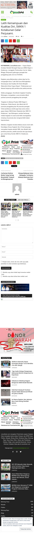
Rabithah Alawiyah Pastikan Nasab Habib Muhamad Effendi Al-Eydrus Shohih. (22, 391)
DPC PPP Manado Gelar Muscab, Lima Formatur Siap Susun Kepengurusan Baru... (22, 466)
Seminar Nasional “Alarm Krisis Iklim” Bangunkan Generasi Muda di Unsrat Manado (28, 213)
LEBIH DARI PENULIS (23, 200)
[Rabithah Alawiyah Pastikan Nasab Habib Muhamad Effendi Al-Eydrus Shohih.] (5, 392)
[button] (31, 12)
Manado (3, 504)
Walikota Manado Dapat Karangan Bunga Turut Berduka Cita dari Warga (22, 363)
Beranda (3, 16)
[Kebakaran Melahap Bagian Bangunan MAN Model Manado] (5, 383)
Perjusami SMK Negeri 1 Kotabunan (14, 158)
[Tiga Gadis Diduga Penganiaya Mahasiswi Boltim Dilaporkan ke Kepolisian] (5, 373)
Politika (3, 507)
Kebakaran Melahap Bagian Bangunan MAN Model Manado (22, 381)
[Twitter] (21, 452)
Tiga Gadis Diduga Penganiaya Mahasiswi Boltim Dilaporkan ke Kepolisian (22, 373)
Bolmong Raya (5, 510)
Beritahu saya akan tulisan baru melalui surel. (15, 276)
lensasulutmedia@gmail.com (21, 448)
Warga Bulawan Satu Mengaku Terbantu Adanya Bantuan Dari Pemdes (25, 176)
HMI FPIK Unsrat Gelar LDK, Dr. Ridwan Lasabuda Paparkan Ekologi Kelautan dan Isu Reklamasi (16, 214)
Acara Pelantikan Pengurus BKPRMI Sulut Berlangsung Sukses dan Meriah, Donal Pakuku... (20, 476)
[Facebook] (13, 452)
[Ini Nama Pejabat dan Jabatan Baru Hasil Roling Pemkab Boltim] (5, 402)
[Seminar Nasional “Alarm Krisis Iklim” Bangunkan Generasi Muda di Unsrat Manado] (28, 206)
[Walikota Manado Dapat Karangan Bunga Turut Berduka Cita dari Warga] (5, 364)
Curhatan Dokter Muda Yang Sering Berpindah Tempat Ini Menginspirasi (7, 176)
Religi (2, 513)
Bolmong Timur (5, 501)
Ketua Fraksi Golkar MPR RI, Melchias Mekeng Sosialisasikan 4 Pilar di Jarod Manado (5, 214)
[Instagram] (17, 452)
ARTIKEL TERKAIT (10, 200)
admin (5, 36)
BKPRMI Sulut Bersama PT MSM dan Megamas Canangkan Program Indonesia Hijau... (22, 487)
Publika (3, 516)
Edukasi (8, 16)
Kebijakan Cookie (17, 525)
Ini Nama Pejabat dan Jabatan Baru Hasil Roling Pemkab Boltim (22, 401)
